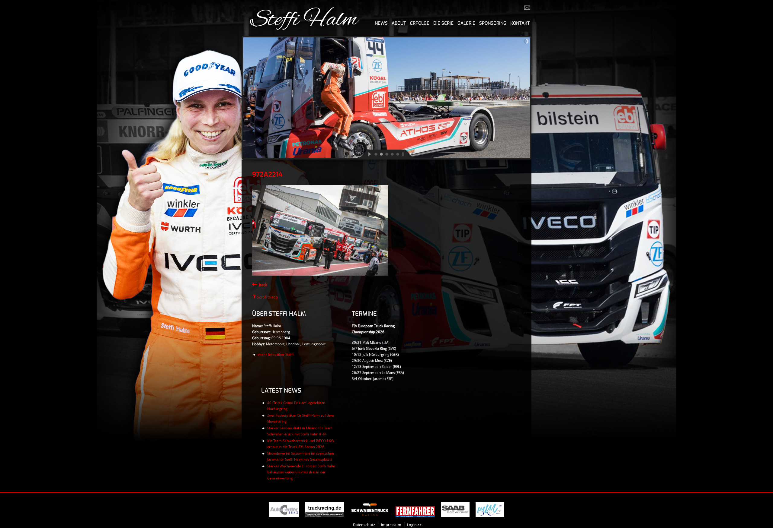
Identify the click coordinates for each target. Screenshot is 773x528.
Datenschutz (364, 525)
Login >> (414, 525)
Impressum (391, 525)
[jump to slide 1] (375, 154)
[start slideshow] (365, 154)
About (399, 23)
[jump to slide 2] (381, 154)
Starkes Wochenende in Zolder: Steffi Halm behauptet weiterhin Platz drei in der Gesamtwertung (301, 472)
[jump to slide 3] (386, 154)
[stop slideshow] (408, 154)
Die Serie (443, 23)
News (381, 23)
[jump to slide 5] (397, 154)
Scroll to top (267, 297)
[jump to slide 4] (392, 154)
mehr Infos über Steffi (275, 355)
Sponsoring (492, 23)
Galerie (466, 23)
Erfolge (419, 23)
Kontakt (520, 23)
